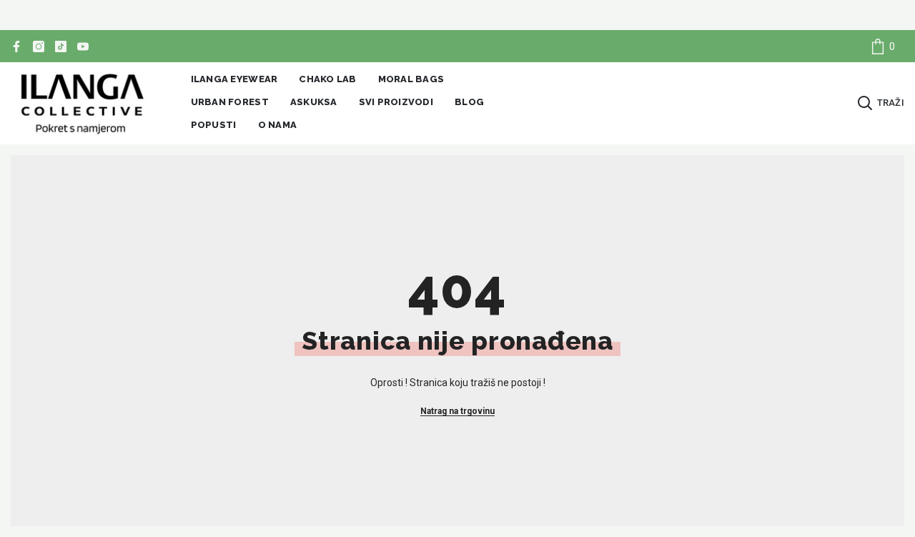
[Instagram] (38, 46)
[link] (882, 46)
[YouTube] (83, 46)
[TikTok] (60, 46)
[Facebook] (16, 46)
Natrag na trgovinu (457, 411)
